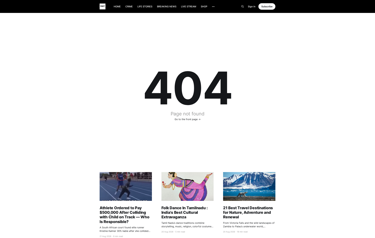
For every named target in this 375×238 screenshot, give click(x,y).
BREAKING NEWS (166, 6)
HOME (117, 6)
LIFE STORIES (144, 6)
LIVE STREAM (188, 6)
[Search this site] (242, 6)
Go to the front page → (188, 119)
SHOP (204, 6)
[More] (213, 6)
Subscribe (266, 6)
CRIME (129, 6)
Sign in (251, 6)
